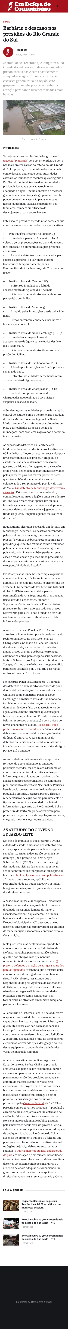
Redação (21, 49)
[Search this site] (57, 6)
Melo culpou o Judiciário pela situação (40, 875)
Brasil (6, 22)
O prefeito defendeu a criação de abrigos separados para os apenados (33, 965)
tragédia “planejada (15, 160)
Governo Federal (33, 1103)
